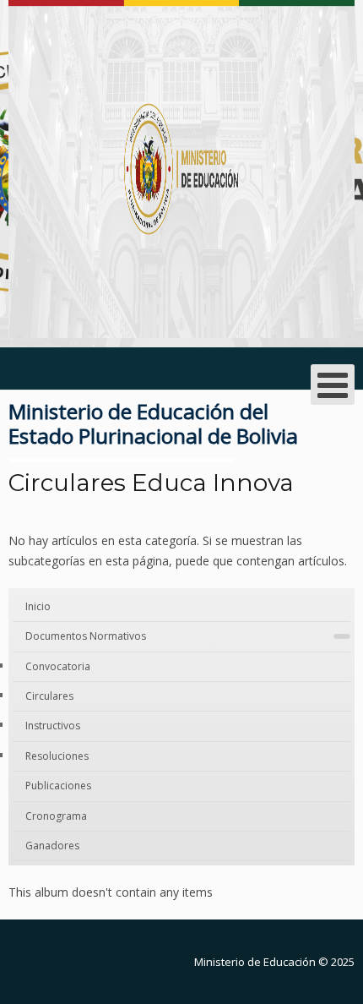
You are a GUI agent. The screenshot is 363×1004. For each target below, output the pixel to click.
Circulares (49, 696)
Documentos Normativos (85, 636)
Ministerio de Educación (255, 961)
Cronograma (56, 816)
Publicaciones (58, 785)
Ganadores (52, 845)
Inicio (38, 606)
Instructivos (52, 725)
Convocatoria (57, 666)
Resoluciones (57, 756)
